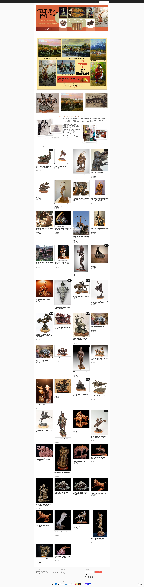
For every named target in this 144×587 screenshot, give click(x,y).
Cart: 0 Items (95, 1)
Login (37, 1)
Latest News (38, 563)
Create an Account (43, 1)
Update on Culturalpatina (41, 565)
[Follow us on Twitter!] (88, 572)
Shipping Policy (64, 568)
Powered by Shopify (78, 576)
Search (62, 565)
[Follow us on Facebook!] (86, 572)
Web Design (63, 566)
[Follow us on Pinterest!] (90, 572)
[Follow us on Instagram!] (93, 572)
